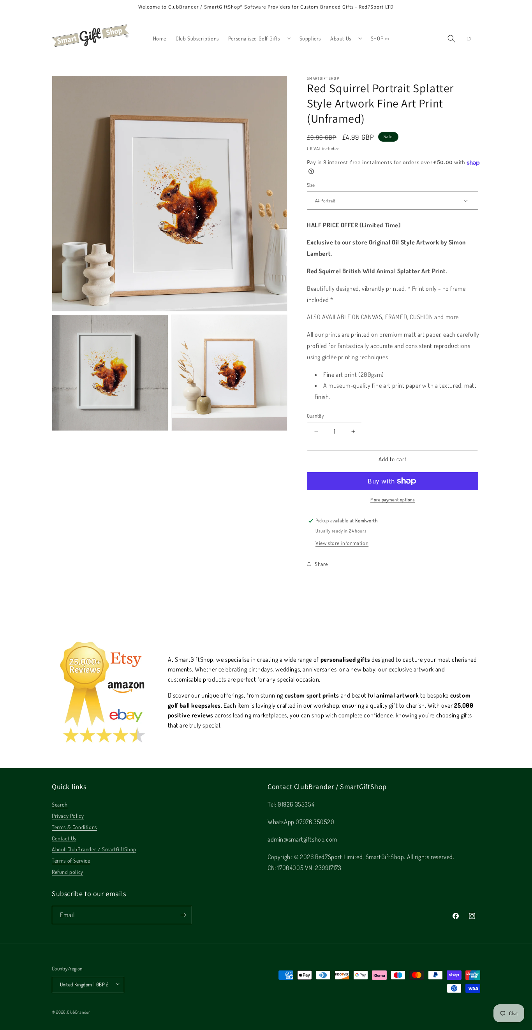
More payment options (392, 500)
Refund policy (67, 871)
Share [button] (321, 564)
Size (311, 185)
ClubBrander (78, 1012)
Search (60, 804)
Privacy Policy (68, 815)
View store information (341, 543)
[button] (259, 38)
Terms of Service (71, 860)
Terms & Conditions (74, 827)
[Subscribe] (183, 915)
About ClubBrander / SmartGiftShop (94, 849)
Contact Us (64, 838)
